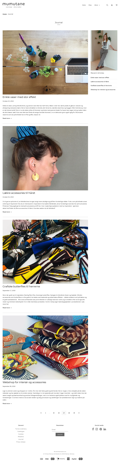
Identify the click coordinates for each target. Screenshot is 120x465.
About (96, 5)
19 (74, 413)
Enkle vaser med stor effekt (19, 97)
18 (69, 413)
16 (58, 413)
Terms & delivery (21, 429)
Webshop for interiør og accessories (24, 382)
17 (64, 413)
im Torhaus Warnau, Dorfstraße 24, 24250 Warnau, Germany (58, 454)
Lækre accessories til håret (19, 192)
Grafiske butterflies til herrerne (21, 286)
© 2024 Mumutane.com (60, 451)
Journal (10, 14)
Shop (90, 5)
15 (53, 413)
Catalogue (20, 431)
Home (84, 5)
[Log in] (112, 5)
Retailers (21, 437)
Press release (20, 442)
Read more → (7, 118)
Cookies (21, 434)
